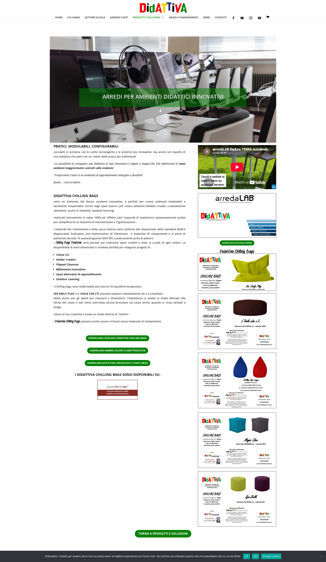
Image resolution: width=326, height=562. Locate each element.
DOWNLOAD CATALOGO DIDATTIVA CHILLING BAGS (117, 338)
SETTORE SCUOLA (95, 17)
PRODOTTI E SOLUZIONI (146, 17)
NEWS (206, 17)
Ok (246, 556)
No (255, 556)
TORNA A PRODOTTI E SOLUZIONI (163, 533)
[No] (321, 556)
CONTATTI (221, 17)
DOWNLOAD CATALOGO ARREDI (237, 243)
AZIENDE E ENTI (119, 17)
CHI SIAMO (73, 17)
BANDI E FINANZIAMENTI (183, 17)
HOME (58, 17)
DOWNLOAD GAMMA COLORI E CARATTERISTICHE (117, 350)
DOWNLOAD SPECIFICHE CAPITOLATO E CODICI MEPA (117, 363)
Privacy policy (271, 556)
